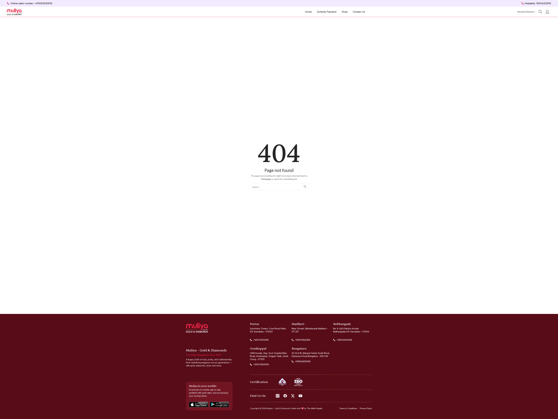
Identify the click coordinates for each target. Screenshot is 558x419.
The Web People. (315, 408)
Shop (345, 11)
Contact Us (359, 11)
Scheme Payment (326, 11)
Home (308, 11)
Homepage (266, 179)
